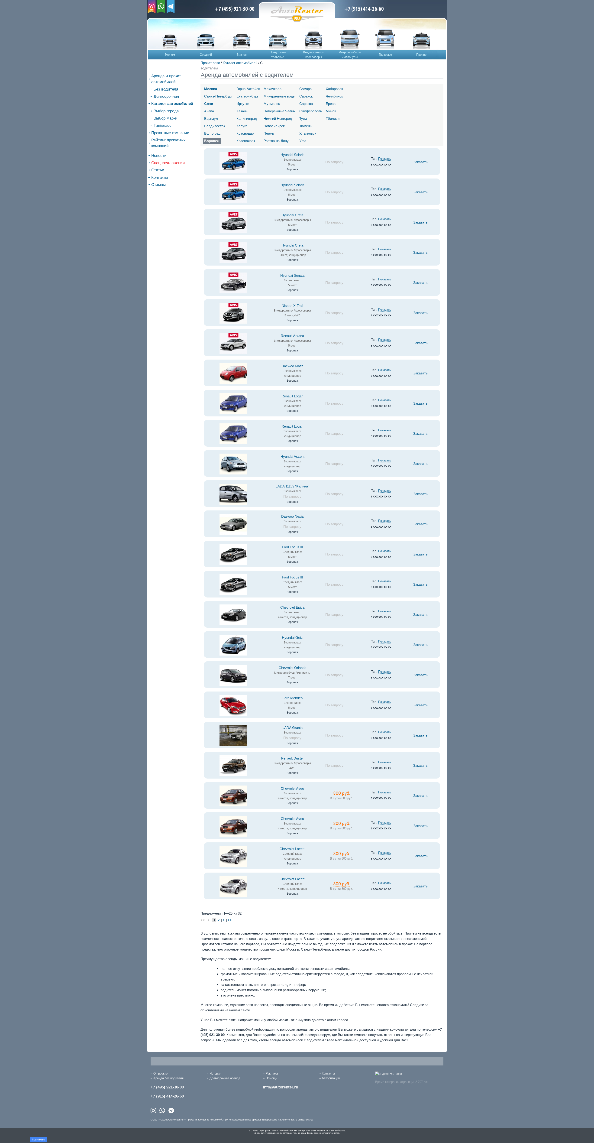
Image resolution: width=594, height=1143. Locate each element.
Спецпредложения (168, 163)
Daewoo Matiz (292, 366)
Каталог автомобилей (240, 63)
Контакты (159, 177)
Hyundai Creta (292, 215)
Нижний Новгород (278, 118)
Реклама (272, 1073)
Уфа (302, 141)
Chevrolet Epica (292, 607)
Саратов (306, 104)
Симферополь (310, 111)
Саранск (306, 96)
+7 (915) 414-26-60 (167, 1096)
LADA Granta (292, 728)
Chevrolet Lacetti (292, 849)
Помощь (271, 1078)
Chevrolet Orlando (292, 668)
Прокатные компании (170, 133)
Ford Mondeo (292, 698)
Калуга (241, 126)
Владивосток (214, 126)
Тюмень (305, 126)
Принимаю (38, 1139)
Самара (305, 89)
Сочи (208, 104)
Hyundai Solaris (292, 155)
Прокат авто (210, 63)
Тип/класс (162, 125)
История (215, 1073)
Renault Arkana (292, 336)
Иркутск (242, 104)
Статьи (157, 170)
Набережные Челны (280, 111)
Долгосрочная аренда (225, 1078)
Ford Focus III (292, 547)
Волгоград (212, 133)
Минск (331, 111)
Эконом (170, 54)
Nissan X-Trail (292, 306)
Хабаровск (334, 89)
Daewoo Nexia (292, 516)
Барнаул (211, 118)
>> (230, 920)
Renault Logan (292, 396)
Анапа (209, 111)
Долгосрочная (166, 96)
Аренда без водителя (168, 1078)
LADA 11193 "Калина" (292, 486)
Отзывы (158, 184)
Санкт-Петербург (218, 96)
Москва (210, 89)
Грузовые (385, 54)
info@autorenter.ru (280, 1087)
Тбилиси (332, 118)
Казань (242, 111)
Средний (206, 54)
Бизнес (242, 54)
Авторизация (331, 1078)
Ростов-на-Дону (276, 141)
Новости (159, 155)
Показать (384, 158)
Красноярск (245, 141)
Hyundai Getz (292, 638)
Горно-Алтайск (248, 89)
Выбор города (166, 111)
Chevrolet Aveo (292, 788)
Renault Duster (292, 758)
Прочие (421, 54)
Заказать (420, 162)
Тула (303, 118)
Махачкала (272, 89)
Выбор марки (166, 118)
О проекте (160, 1073)
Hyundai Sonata (292, 275)
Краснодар (245, 133)
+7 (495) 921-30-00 (167, 1087)
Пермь (269, 133)
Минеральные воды (279, 96)
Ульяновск (307, 133)
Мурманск (272, 104)
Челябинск (334, 96)
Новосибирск (274, 126)
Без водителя (166, 89)
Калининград (246, 118)
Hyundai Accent (292, 456)
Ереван (331, 104)
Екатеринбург (247, 96)
